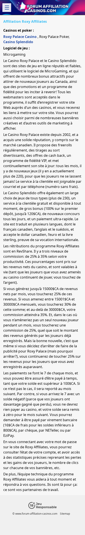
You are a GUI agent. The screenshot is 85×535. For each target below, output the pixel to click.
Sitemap (65, 513)
